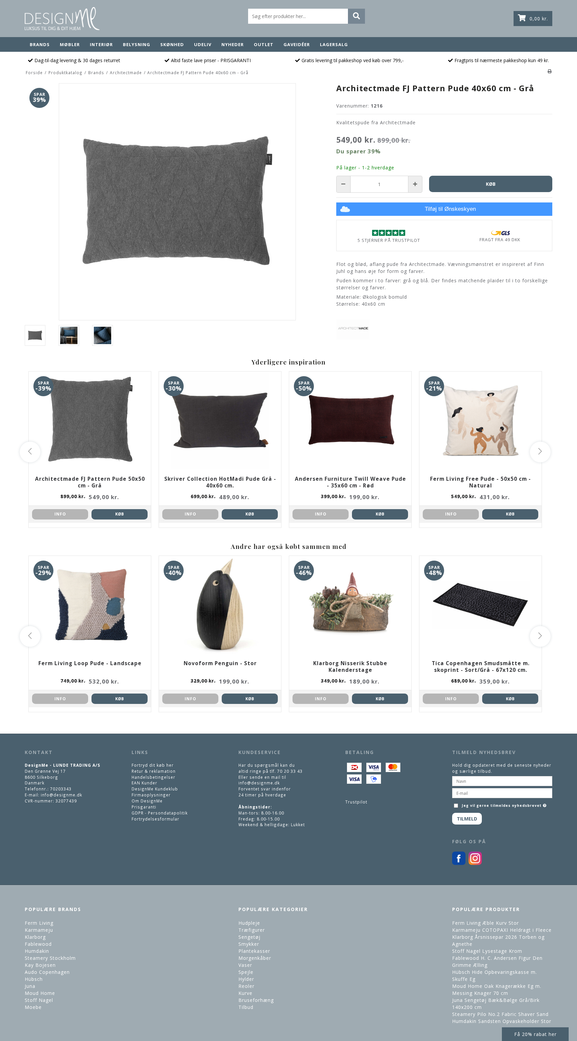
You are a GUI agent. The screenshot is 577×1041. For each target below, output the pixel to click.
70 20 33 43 (290, 771)
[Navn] (502, 780)
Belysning (136, 44)
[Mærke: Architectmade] (353, 328)
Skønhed (172, 44)
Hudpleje (249, 923)
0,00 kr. (539, 18)
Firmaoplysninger (151, 794)
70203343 (60, 788)
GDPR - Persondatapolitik (160, 812)
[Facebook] (458, 863)
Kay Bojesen (40, 965)
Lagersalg (334, 44)
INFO (60, 514)
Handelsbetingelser (153, 777)
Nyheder (232, 44)
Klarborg (35, 937)
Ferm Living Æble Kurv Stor (485, 923)
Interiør (101, 44)
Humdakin (37, 951)
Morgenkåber (254, 958)
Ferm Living (39, 923)
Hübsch (34, 979)
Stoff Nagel (39, 1000)
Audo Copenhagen (47, 972)
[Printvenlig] (549, 71)
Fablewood (38, 944)
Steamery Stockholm (50, 958)
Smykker (248, 944)
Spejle (245, 972)
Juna (30, 986)
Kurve (245, 993)
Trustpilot (356, 801)
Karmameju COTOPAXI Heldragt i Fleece (502, 930)
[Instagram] (475, 863)
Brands (40, 44)
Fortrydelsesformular (155, 819)
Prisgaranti (144, 806)
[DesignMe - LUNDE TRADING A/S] (62, 18)
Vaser (245, 965)
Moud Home (40, 993)
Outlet (263, 44)
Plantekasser (254, 951)
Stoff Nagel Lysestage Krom (487, 951)
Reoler (246, 986)
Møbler (70, 44)
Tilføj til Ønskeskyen (450, 209)
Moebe (33, 1007)
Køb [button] (491, 184)
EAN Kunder (144, 782)
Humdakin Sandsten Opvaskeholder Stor (501, 1021)
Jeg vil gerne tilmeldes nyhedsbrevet (505, 803)
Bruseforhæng (256, 1000)
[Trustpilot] (389, 233)
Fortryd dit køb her (153, 765)
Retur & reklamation (154, 771)
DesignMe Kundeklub (155, 788)
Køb (119, 514)
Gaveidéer (296, 44)
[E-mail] (502, 792)
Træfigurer (251, 930)
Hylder (246, 979)
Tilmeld (467, 818)
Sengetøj (249, 937)
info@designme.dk (61, 794)
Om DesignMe (147, 800)
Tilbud (245, 1007)
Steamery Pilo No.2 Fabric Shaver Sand (500, 1014)
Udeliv (202, 44)
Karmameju (39, 930)
